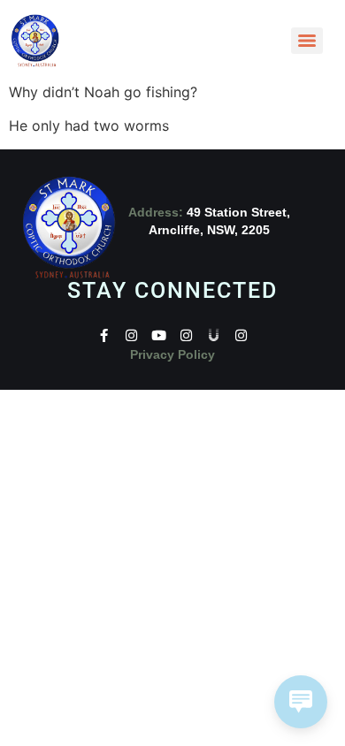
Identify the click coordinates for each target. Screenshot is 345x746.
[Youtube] (158, 335)
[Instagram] (131, 335)
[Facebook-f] (104, 335)
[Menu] (307, 40)
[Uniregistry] (213, 335)
